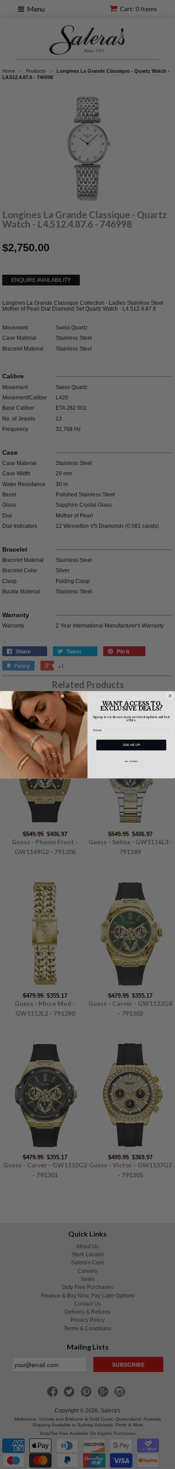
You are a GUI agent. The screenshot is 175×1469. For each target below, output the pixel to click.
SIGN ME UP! (131, 744)
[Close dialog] (170, 696)
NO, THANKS (131, 761)
